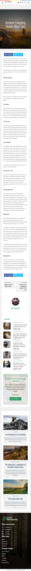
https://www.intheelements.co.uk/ (16, 310)
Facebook (7, 527)
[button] (28, 2)
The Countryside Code (15, 498)
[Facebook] (3, 527)
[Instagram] (3, 530)
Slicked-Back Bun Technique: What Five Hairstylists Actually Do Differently (19, 345)
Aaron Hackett (16, 330)
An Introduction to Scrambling (15, 434)
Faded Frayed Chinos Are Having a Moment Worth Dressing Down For (20, 356)
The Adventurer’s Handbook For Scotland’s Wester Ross (15, 465)
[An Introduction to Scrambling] (15, 422)
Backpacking (5, 562)
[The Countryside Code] (15, 486)
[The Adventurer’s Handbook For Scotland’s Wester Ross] (15, 452)
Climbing (15, 431)
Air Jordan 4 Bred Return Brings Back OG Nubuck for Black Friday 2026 (20, 336)
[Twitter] (3, 532)
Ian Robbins (14, 31)
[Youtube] (3, 534)
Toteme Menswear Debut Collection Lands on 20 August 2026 (20, 326)
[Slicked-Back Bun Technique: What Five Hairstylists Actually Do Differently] (7, 344)
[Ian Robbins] (8, 31)
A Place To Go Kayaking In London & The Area (22, 287)
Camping (11, 19)
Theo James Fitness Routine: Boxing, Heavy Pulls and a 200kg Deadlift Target (19, 365)
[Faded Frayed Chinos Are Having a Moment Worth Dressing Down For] (7, 355)
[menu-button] (2, 2)
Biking (3, 556)
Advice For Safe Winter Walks (8, 285)
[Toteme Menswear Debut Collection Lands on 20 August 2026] (7, 326)
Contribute (5, 544)
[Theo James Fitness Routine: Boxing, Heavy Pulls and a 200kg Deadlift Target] (7, 364)
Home (3, 539)
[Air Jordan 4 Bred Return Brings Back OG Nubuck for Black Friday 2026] (7, 335)
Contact (4, 546)
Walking (4, 553)
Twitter (7, 532)
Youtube (7, 534)
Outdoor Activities (17, 322)
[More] (25, 54)
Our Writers (5, 541)
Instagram (8, 529)
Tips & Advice (18, 19)
